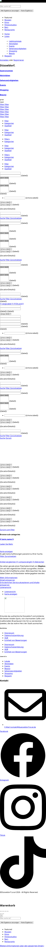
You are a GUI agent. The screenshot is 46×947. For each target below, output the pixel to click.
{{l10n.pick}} (19, 304)
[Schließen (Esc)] (1, 911)
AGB (6, 638)
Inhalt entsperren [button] (7, 580)
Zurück (9, 438)
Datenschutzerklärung (14, 635)
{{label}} (24, 175)
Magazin (8, 56)
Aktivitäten (13, 43)
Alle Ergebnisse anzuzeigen (10, 11)
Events (12, 46)
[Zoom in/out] (7, 911)
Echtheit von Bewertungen (15, 640)
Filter (2, 104)
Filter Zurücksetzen (14, 218)
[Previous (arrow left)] (1, 913)
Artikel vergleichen (17, 562)
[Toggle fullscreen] (5, 911)
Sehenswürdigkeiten (17, 48)
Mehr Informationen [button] (8, 577)
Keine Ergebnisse (26, 11)
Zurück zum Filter (7, 530)
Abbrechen (39, 562)
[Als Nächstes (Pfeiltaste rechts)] (3, 913)
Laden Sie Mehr (6, 544)
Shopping (13, 51)
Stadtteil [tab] (8, 126)
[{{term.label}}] (4, 178)
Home (7, 34)
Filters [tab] (7, 139)
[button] (22, 946)
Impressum (9, 633)
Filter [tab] (6, 121)
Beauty (12, 53)
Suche (2, 218)
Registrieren (19, 60)
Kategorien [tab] (9, 123)
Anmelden (4, 60)
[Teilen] (3, 911)
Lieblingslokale (15, 41)
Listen (6, 36)
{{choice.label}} (32, 198)
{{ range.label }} (7, 304)
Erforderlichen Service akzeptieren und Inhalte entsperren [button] (19, 583)
